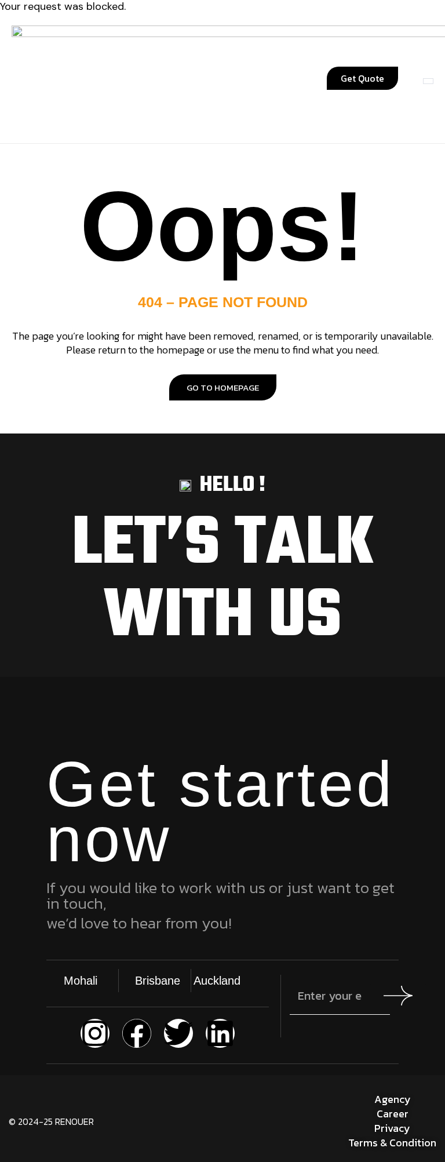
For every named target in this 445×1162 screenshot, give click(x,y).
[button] (110, 78)
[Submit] (398, 995)
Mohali (80, 980)
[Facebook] (136, 1033)
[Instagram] (95, 1033)
